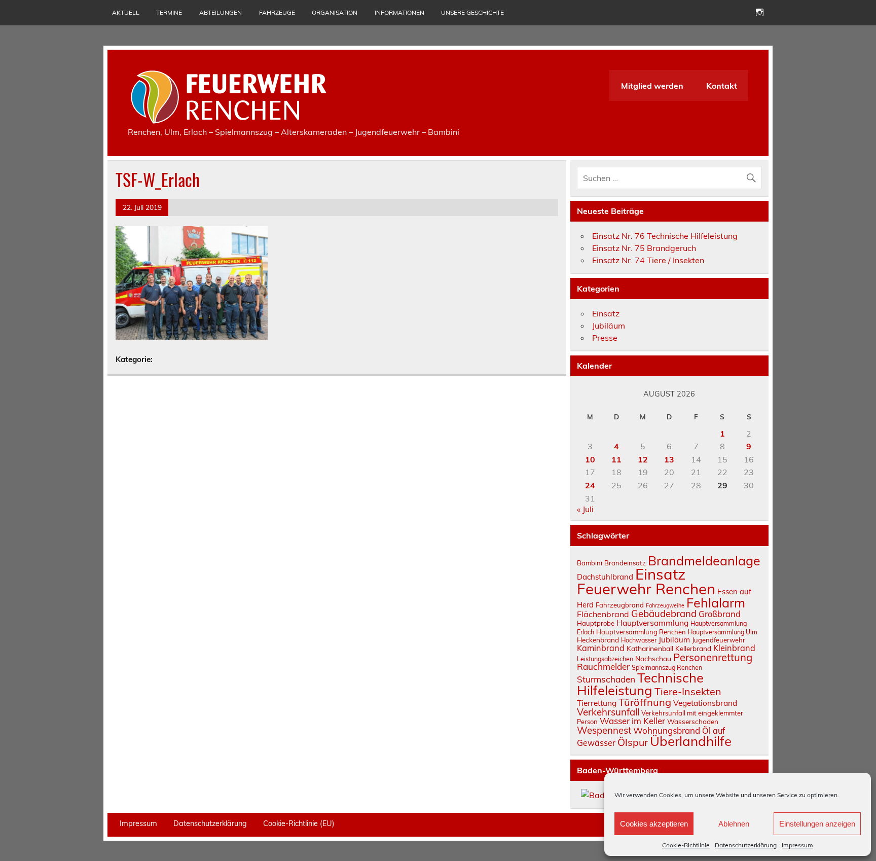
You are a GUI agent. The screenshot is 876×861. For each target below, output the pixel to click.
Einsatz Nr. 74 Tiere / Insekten (648, 260)
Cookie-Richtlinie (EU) (299, 823)
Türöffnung (644, 702)
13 (669, 459)
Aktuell (125, 12)
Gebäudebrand (664, 613)
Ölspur (632, 742)
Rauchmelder (603, 666)
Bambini (589, 563)
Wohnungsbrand (666, 730)
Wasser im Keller (632, 720)
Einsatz (605, 313)
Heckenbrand (598, 639)
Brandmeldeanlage (704, 560)
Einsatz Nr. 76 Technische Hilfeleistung (665, 236)
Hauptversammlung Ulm (722, 632)
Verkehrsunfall (608, 712)
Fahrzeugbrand (620, 605)
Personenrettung (712, 657)
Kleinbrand (734, 648)
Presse (604, 338)
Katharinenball (650, 648)
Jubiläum (608, 325)
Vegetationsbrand (705, 703)
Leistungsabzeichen (605, 659)
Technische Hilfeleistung (640, 684)
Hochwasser (638, 640)
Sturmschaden (606, 679)
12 (643, 459)
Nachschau (653, 658)
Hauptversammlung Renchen (641, 632)
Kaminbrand (601, 648)
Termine (169, 12)
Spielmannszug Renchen (667, 667)
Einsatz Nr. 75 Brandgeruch (644, 248)
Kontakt (721, 86)
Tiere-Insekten (687, 691)
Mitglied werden (652, 86)
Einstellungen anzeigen (817, 823)
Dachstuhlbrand (605, 577)
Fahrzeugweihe (665, 605)
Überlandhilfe (691, 741)
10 (590, 459)
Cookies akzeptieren (654, 823)
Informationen (399, 12)
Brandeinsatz (625, 563)
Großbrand (720, 613)
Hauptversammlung (652, 623)
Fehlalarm (715, 603)
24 (590, 485)
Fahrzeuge (277, 12)
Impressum (797, 845)
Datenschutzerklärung (746, 845)
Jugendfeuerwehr (718, 640)
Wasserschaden (692, 721)
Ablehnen (733, 823)
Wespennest (604, 730)
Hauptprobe (595, 623)
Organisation (334, 12)
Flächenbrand (603, 614)
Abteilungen (220, 12)
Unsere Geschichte (472, 12)
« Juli (585, 509)
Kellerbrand (693, 648)
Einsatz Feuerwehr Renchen (646, 581)
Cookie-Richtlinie (686, 845)
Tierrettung (596, 703)
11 (616, 459)
